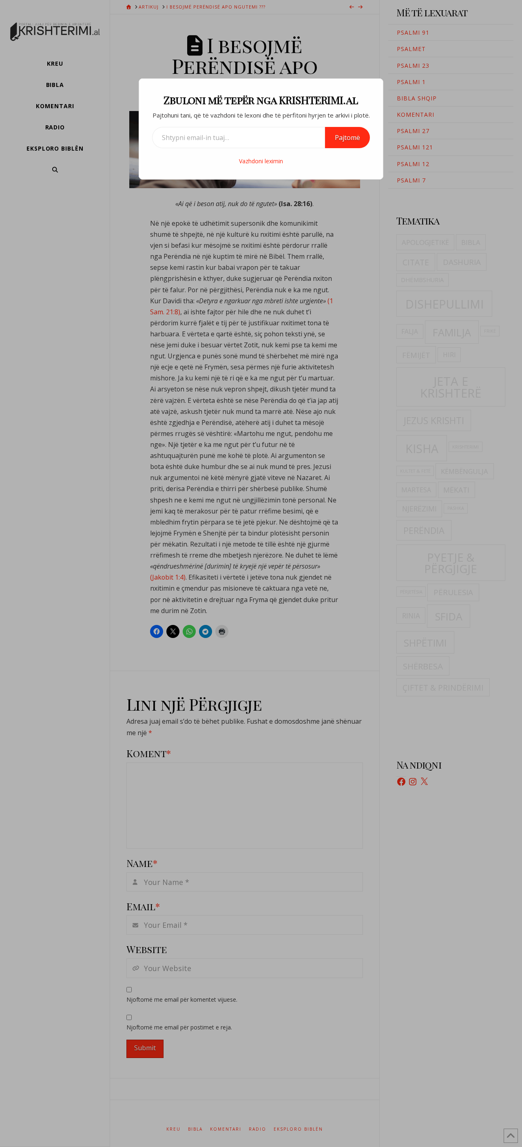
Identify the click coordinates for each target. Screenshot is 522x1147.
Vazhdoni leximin (261, 161)
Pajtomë (347, 137)
